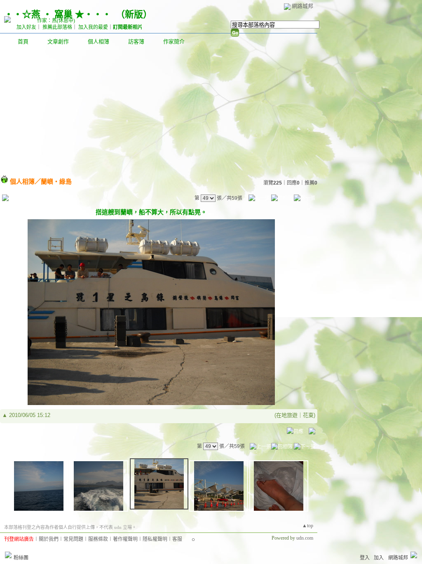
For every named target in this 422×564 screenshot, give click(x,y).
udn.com (304, 538)
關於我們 (49, 539)
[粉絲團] (8, 555)
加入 (379, 558)
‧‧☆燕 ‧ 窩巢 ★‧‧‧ (57, 14)
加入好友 (26, 27)
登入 (365, 558)
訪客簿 (136, 41)
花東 (308, 415)
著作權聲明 (125, 539)
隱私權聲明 (155, 539)
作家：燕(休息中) (56, 21)
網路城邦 (302, 6)
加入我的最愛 (93, 27)
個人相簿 (98, 41)
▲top (307, 525)
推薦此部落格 (57, 27)
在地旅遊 (287, 415)
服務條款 (98, 539)
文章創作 (58, 41)
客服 (177, 539)
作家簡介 (174, 41)
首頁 (23, 41)
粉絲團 (21, 558)
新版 (134, 14)
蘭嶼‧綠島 (56, 181)
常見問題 (73, 539)
